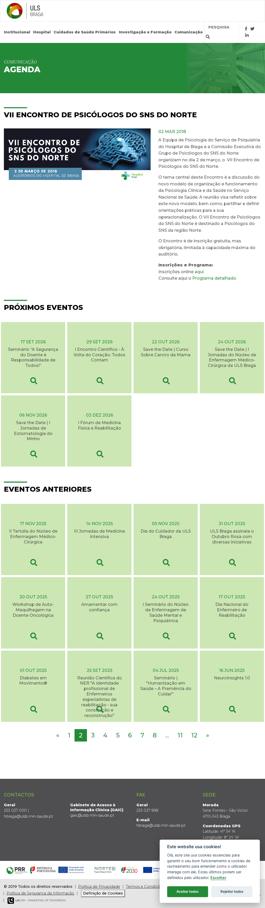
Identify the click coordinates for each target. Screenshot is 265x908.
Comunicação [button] (188, 32)
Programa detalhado (214, 278)
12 (194, 735)
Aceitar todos (187, 891)
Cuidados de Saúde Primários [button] (85, 32)
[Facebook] (246, 28)
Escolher (218, 877)
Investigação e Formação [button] (145, 32)
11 (180, 735)
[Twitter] (252, 28)
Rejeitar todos (231, 891)
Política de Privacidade (99, 886)
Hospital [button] (42, 32)
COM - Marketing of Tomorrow (41, 900)
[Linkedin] (247, 35)
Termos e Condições (145, 886)
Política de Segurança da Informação (40, 893)
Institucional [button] (17, 32)
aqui (199, 271)
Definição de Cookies (103, 893)
